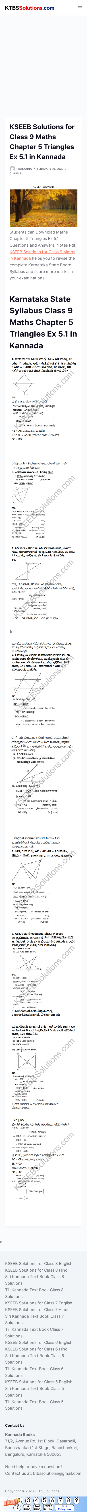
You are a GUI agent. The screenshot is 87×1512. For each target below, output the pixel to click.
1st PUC (27, 1507)
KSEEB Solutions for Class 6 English (38, 1342)
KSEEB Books (48, 1507)
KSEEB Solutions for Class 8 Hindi (36, 1270)
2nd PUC (37, 1507)
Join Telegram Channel (64, 1507)
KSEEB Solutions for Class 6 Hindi (36, 1349)
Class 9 (15, 173)
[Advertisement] (43, 61)
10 (17, 1507)
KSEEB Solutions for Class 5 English (38, 1382)
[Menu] (80, 8)
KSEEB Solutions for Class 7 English (38, 1303)
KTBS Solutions (47, 1491)
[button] (43, 1504)
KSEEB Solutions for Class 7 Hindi (36, 1309)
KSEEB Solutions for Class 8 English (38, 1263)
